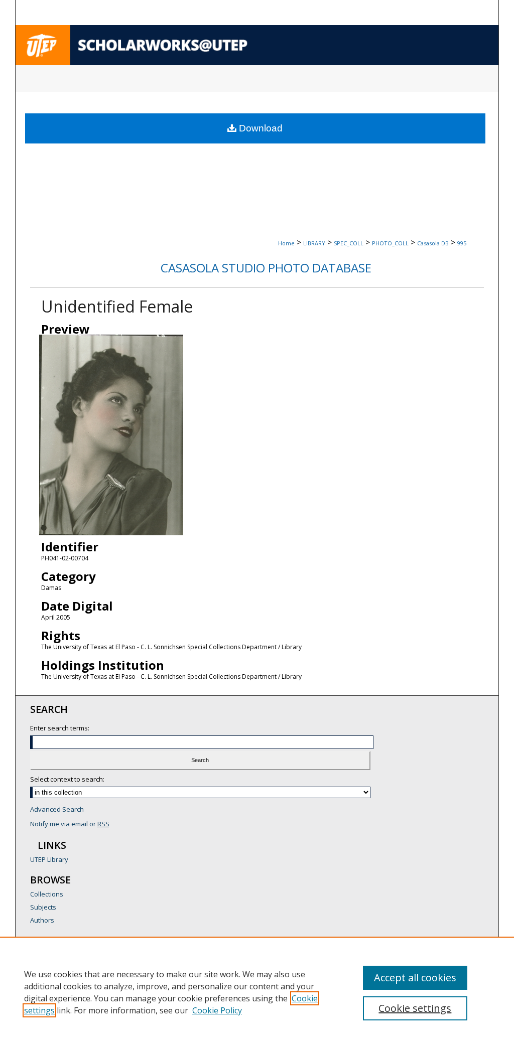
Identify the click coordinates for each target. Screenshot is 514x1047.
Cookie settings (414, 1008)
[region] (257, 992)
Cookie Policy (217, 1010)
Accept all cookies (415, 977)
